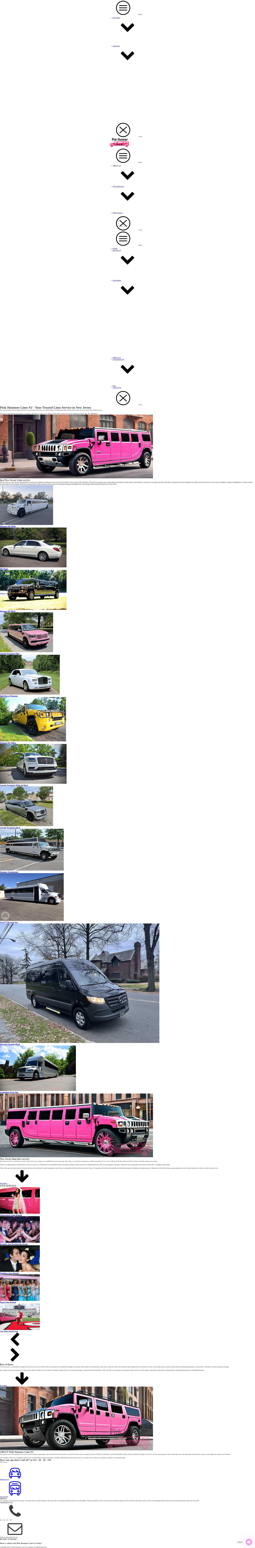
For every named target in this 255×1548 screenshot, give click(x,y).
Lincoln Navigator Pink (108, 88)
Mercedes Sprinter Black (114, 40)
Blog (108, 185)
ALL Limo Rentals (113, 298)
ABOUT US (117, 166)
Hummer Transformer (113, 39)
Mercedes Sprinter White (114, 42)
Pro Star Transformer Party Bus (116, 44)
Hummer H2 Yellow (107, 116)
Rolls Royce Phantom (113, 119)
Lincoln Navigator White (108, 86)
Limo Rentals (117, 280)
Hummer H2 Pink (106, 112)
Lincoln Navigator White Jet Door (111, 91)
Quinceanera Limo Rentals (115, 209)
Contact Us (110, 183)
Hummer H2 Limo (112, 93)
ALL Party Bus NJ (112, 268)
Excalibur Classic (112, 63)
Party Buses (116, 18)
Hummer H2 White (107, 114)
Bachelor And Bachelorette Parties (117, 204)
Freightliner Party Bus (113, 37)
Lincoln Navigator (112, 68)
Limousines (116, 46)
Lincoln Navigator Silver (108, 89)
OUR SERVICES (118, 186)
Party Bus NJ (117, 250)
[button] (127, 1479)
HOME (115, 249)
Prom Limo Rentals (113, 207)
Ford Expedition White (114, 67)
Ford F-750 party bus (113, 35)
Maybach (109, 118)
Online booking (117, 213)
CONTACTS (117, 388)
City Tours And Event (113, 205)
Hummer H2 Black (107, 110)
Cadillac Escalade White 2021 (116, 65)
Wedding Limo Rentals (114, 211)
